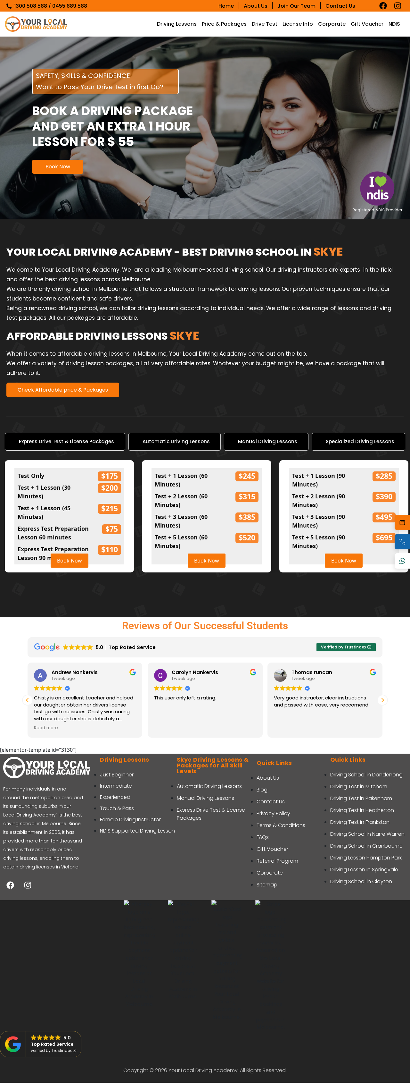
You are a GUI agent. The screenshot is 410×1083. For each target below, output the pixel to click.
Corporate (332, 24)
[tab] (65, 442)
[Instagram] (398, 6)
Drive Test (264, 24)
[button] (382, 700)
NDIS (394, 24)
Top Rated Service (52, 1044)
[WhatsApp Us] (402, 561)
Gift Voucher (367, 24)
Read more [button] (46, 728)
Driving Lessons (177, 24)
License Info (298, 24)
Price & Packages (224, 24)
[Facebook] (383, 6)
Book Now (57, 166)
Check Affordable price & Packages (63, 389)
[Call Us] (402, 541)
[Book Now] (402, 522)
